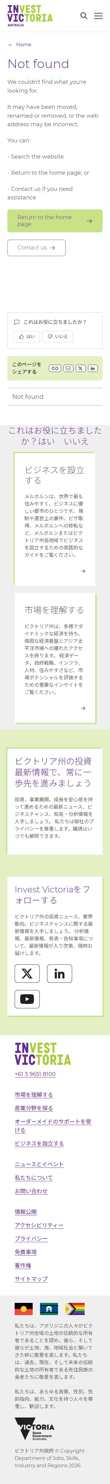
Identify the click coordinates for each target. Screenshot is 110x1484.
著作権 (23, 1265)
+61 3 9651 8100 (35, 1074)
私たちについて (34, 1178)
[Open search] (84, 15)
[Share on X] (81, 368)
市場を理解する (34, 1095)
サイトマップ (31, 1279)
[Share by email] (68, 368)
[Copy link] (55, 368)
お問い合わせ (31, 1191)
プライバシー (31, 1238)
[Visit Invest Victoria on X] (27, 973)
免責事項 (26, 1252)
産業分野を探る (34, 1108)
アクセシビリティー (39, 1225)
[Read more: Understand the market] (55, 708)
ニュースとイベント (39, 1164)
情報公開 (26, 1212)
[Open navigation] (98, 16)
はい (30, 336)
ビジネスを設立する (39, 1143)
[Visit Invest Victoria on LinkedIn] (59, 973)
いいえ (61, 336)
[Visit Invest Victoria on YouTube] (27, 999)
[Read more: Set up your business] (55, 571)
